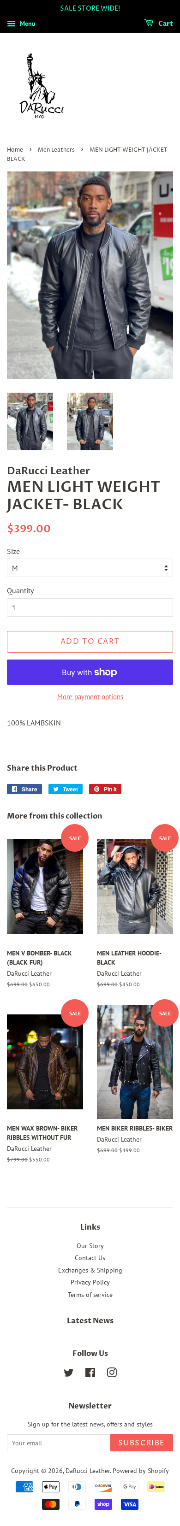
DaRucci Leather (88, 1471)
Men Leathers (56, 150)
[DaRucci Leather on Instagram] (112, 1374)
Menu (27, 23)
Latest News (90, 1321)
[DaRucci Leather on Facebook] (90, 1374)
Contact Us (90, 1258)
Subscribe (141, 1443)
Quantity (20, 590)
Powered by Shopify (141, 1471)
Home (15, 150)
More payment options (90, 696)
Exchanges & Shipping (90, 1270)
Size (13, 551)
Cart (165, 23)
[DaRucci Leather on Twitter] (69, 1374)
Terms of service (90, 1294)
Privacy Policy (90, 1282)
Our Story (90, 1246)
